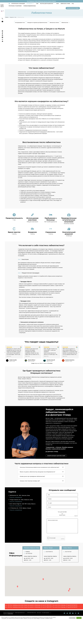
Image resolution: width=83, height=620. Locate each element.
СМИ (37, 3)
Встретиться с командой (18, 3)
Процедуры (30, 3)
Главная (6, 17)
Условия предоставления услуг (20, 612)
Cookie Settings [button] (72, 617)
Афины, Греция (48, 548)
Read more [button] (8, 356)
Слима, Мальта (67, 548)
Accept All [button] (79, 617)
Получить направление (16, 497)
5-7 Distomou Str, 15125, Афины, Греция (20, 508)
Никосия (26, 548)
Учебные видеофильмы (29, 5)
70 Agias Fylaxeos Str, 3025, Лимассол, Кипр (21, 499)
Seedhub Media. (10, 613)
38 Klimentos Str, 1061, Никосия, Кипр (20, 495)
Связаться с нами (65, 3)
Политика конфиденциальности (8, 612)
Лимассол (33, 548)
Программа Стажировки (15, 5)
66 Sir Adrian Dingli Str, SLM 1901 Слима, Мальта (22, 504)
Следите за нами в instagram (41, 601)
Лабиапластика (21, 17)
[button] (2, 11)
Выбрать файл (62, 515)
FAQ (73, 3)
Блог (57, 3)
